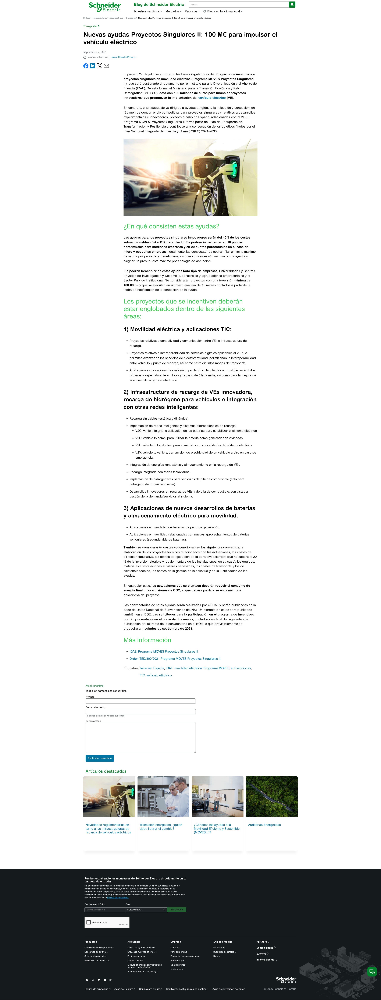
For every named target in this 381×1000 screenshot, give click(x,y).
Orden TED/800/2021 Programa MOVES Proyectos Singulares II (175, 658)
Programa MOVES (216, 668)
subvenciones (241, 668)
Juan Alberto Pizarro (123, 57)
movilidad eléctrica (188, 668)
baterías (146, 668)
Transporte (131, 18)
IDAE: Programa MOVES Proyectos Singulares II (163, 651)
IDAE (169, 668)
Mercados (172, 11)
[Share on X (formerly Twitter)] (99, 66)
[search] (292, 4)
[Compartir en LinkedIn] (92, 66)
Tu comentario (93, 721)
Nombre (90, 696)
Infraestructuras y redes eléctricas (108, 18)
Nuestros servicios (147, 11)
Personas (191, 11)
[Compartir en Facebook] (85, 66)
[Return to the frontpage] (105, 7)
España (158, 668)
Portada (86, 18)
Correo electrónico (96, 707)
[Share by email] (106, 66)
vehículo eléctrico (212, 97)
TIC (142, 675)
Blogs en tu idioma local (223, 11)
